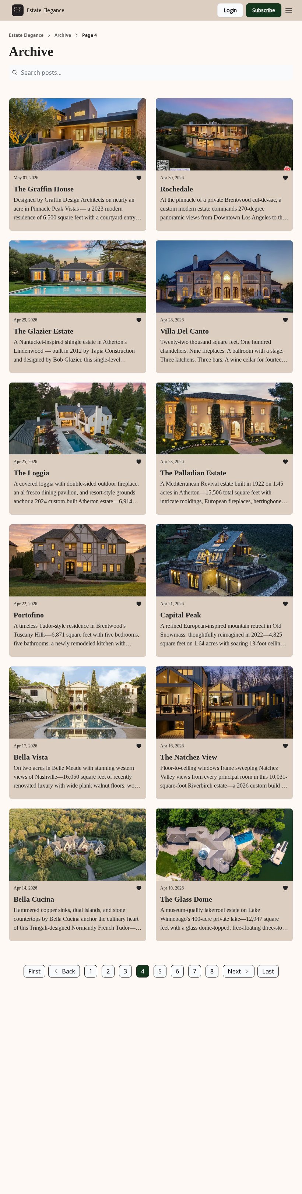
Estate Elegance (26, 35)
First (34, 971)
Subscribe (263, 10)
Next (234, 971)
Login (230, 10)
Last (268, 971)
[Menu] (288, 9)
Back (68, 971)
